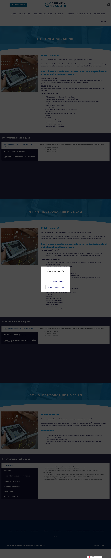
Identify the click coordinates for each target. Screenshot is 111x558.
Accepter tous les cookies (56, 287)
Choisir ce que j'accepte (55, 276)
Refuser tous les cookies (55, 281)
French (92, 556)
